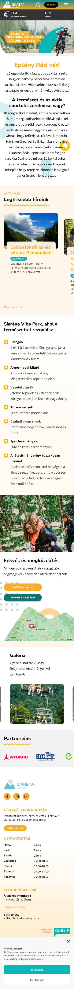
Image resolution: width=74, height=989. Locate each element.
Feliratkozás (15, 828)
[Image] (37, 38)
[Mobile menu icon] (66, 4)
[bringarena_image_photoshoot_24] (37, 704)
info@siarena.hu (14, 907)
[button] (68, 941)
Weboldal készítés (46, 931)
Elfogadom (37, 969)
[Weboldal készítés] (62, 933)
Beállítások (37, 980)
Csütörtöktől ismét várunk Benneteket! (31, 250)
